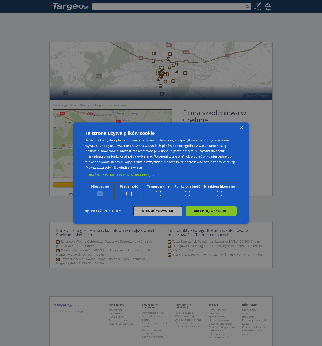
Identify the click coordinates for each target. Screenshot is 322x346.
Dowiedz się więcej (128, 167)
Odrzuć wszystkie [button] (158, 211)
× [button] (241, 127)
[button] (161, 175)
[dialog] (161, 173)
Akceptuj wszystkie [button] (211, 211)
